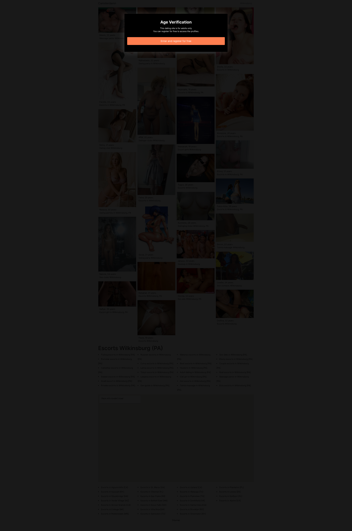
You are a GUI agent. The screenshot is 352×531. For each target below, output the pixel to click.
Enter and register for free (176, 41)
